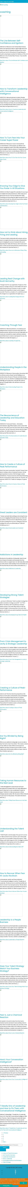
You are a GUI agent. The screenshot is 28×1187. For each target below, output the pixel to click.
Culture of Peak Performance (10, 1153)
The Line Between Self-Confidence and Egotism (11, 41)
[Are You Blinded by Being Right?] (11, 732)
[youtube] (15, 1172)
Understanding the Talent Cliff (12, 829)
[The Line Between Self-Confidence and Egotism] (11, 37)
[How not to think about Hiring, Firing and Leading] (11, 228)
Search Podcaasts (4, 1145)
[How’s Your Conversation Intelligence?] (11, 1056)
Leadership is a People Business (10, 920)
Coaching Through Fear (11, 325)
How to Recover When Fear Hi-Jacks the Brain (12, 874)
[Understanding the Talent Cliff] (11, 825)
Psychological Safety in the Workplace (12, 1160)
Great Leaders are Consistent (13, 512)
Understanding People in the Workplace (13, 368)
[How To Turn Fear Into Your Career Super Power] (11, 134)
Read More (10, 340)
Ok (23, 1183)
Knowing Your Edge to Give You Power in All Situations (12, 187)
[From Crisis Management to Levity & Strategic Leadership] (11, 637)
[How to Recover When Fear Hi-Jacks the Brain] (11, 869)
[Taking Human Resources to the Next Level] (11, 777)
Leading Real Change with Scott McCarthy (12, 279)
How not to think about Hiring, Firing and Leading (14, 233)
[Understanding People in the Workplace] (11, 363)
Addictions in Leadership (11, 554)
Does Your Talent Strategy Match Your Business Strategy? (12, 968)
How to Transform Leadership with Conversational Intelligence (13, 91)
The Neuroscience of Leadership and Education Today (12, 418)
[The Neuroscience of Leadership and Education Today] (11, 411)
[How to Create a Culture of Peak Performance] (11, 460)
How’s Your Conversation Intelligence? (11, 1060)
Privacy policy (6, 1185)
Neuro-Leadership (7, 1158)
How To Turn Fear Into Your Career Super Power (12, 138)
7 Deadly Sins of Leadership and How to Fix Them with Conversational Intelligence (13, 1108)
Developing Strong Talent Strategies (12, 596)
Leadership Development (9, 1156)
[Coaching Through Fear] (11, 321)
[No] (16, 1186)
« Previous (5, 1132)
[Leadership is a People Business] (11, 916)
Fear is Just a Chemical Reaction (11, 1016)
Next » (4, 1141)
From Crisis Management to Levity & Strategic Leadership (13, 642)
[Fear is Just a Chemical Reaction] (11, 1011)
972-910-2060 (10, 1)
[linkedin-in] (15, 1170)
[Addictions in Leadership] (11, 551)
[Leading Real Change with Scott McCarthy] (11, 275)
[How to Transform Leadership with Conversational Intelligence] (11, 85)
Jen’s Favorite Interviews (9, 1155)
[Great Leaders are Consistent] (11, 508)
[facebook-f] (15, 1174)
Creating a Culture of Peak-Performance (13, 689)
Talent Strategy (7, 1162)
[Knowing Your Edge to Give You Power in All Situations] (11, 182)
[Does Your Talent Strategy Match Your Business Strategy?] (11, 962)
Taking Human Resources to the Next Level (13, 781)
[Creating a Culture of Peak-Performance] (11, 684)
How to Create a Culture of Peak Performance (12, 465)
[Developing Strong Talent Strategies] (11, 591)
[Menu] (3, 1150)
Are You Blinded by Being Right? (11, 737)
